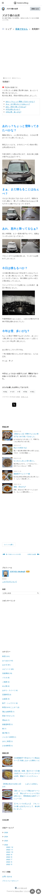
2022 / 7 (9, 859)
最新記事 (5, 753)
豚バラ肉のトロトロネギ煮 (13, 554)
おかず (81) (6, 665)
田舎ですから (17, 78)
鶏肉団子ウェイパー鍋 (22, 474)
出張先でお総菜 (32, 554)
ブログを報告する (29, 891)
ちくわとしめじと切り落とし (24, 461)
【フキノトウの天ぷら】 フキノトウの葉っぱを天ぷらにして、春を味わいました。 (27, 806)
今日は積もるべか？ (13, 109)
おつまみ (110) (7, 660)
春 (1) (4, 728)
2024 (6, 836)
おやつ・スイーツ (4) (10, 690)
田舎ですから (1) (8, 716)
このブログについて (9, 581)
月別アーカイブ (8, 828)
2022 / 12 (9, 847)
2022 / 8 (9, 857)
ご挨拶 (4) (5, 682)
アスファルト (30, 201)
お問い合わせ (7, 876)
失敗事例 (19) (7, 673)
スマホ (11, 156)
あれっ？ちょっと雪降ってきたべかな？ (20, 101)
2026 (6, 832)
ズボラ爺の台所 (12, 9)
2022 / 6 (9, 862)
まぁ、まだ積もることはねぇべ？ (18, 104)
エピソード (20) (8, 669)
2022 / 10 (9, 852)
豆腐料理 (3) (6, 694)
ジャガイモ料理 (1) (9, 737)
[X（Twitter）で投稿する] (14, 405)
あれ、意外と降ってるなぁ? (16, 107)
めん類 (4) (5, 686)
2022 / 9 (9, 854)
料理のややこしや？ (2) (10, 707)
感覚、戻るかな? (20, 487)
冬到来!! (5, 81)
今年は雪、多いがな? (13, 112)
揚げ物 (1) (5, 733)
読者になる (35, 9)
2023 (6, 840)
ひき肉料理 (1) (7, 745)
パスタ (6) (5, 677)
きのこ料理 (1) (7, 741)
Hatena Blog (19, 891)
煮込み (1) (5, 720)
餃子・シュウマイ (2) (10, 703)
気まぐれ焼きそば (20, 447)
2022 (6, 845)
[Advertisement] (21, 55)
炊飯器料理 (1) (7, 724)
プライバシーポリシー (10, 881)
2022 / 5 (9, 864)
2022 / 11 (9, 849)
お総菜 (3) (5, 699)
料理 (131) (6, 656)
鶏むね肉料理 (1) (8, 711)
